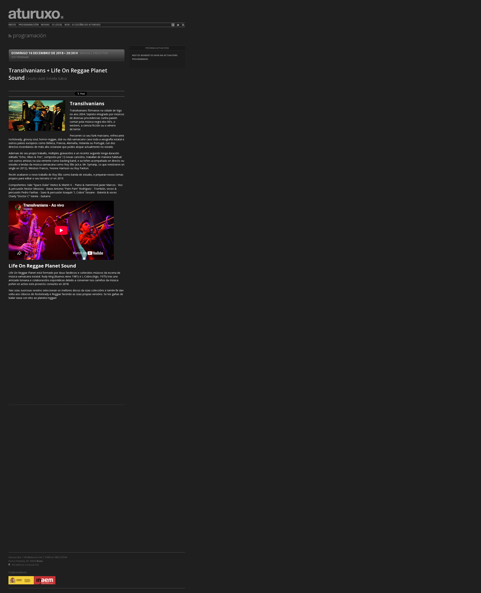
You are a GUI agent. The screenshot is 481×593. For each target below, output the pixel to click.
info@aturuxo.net (33, 557)
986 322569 (61, 557)
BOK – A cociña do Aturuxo (83, 24)
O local (57, 24)
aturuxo (35, 13)
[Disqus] (67, 349)
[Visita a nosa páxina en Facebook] (173, 24)
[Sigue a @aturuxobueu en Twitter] (178, 25)
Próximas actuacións (157, 48)
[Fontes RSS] (183, 25)
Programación (29, 24)
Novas (45, 24)
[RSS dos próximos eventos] (10, 36)
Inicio (12, 24)
